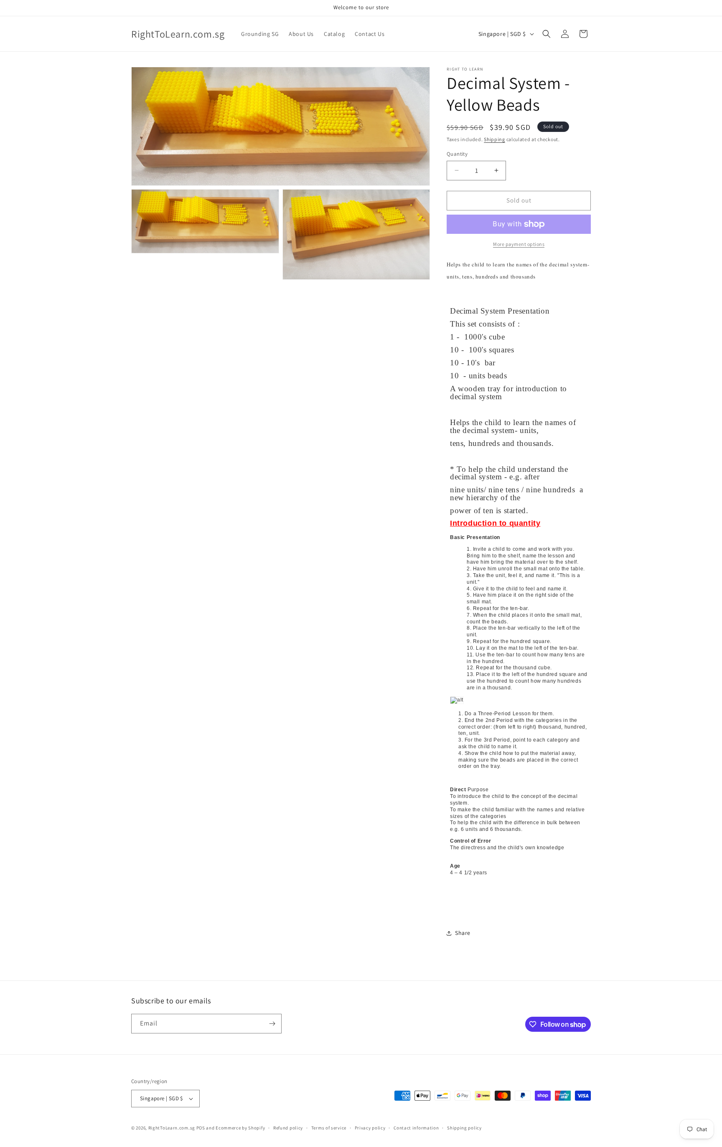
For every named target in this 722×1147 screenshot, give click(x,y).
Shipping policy (464, 1128)
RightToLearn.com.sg (171, 1128)
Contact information (416, 1128)
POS (200, 1128)
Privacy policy (370, 1128)
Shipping (494, 139)
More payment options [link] (518, 244)
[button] (546, 34)
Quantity (457, 153)
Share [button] (462, 933)
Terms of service (328, 1128)
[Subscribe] (272, 1023)
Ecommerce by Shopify (240, 1128)
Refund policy (288, 1128)
